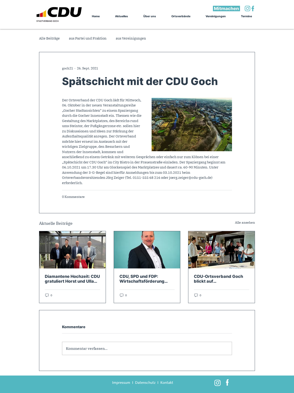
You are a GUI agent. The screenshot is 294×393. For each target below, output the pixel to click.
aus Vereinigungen (131, 38)
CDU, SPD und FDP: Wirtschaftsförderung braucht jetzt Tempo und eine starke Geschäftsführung (144, 279)
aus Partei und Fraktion (88, 38)
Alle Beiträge (49, 38)
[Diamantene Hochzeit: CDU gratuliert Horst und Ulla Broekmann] (72, 249)
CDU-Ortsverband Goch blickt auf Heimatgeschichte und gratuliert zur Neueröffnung (218, 279)
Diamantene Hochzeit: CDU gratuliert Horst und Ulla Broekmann (72, 279)
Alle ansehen (245, 222)
